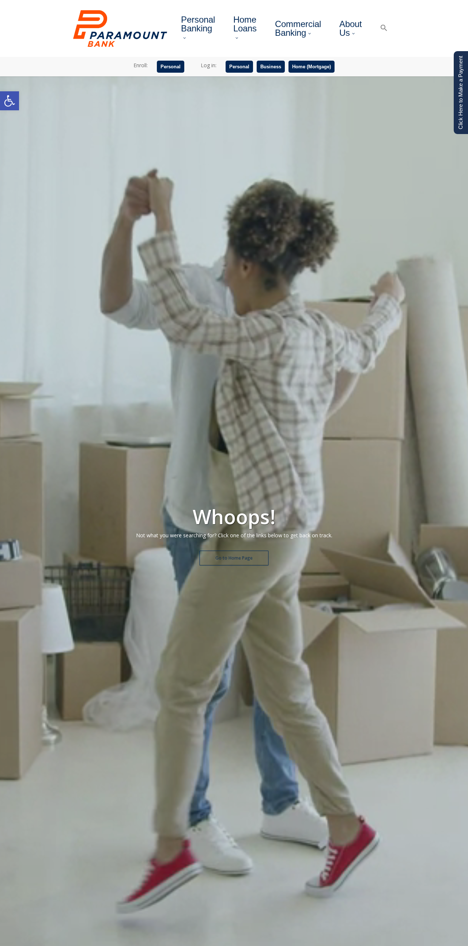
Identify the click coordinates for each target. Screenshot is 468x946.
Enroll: (140, 65)
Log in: (208, 65)
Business (270, 66)
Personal (171, 66)
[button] (9, 100)
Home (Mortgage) (311, 66)
